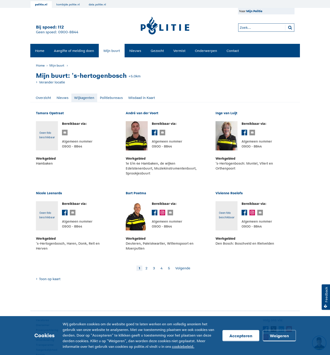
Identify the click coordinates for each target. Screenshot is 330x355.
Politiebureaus (111, 98)
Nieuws (135, 51)
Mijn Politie (254, 11)
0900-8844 (68, 32)
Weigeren (279, 335)
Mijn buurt (111, 51)
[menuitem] (39, 50)
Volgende (182, 268)
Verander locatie (52, 82)
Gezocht (157, 51)
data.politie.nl (97, 4)
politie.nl (41, 4)
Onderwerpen (206, 51)
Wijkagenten (84, 98)
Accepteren (240, 335)
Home (39, 51)
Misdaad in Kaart (141, 98)
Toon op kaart (49, 279)
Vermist (179, 51)
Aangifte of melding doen (74, 51)
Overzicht (43, 98)
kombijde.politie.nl (68, 4)
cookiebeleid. (183, 346)
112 (61, 27)
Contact (233, 51)
